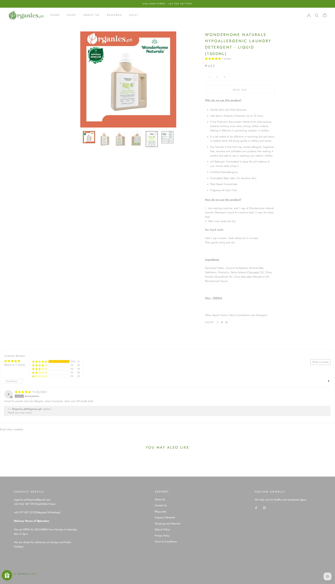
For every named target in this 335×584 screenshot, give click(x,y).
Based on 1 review (14, 365)
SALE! (134, 15)
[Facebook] (217, 322)
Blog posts (160, 511)
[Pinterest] (226, 322)
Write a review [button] (320, 362)
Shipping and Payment (167, 523)
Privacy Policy (162, 536)
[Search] (317, 15)
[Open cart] (324, 15)
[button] (213, 59)
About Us (91, 15)
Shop (71, 15)
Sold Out (240, 89)
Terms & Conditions (166, 541)
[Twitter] (222, 322)
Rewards (114, 15)
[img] (23, 392)
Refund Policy (162, 529)
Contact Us (161, 505)
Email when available (11, 429)
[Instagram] (264, 507)
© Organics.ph (25, 573)
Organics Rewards (165, 517)
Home (55, 15)
